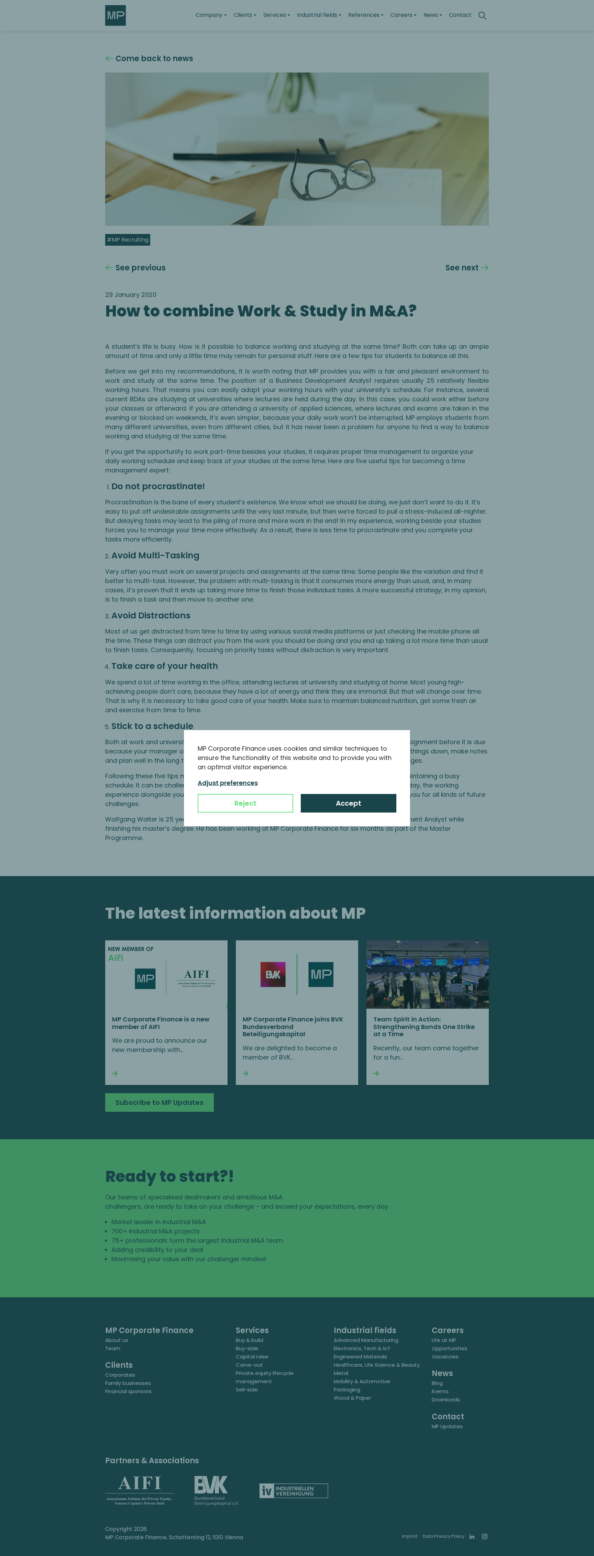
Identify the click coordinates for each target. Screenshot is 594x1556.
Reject (245, 803)
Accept (348, 803)
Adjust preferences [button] (228, 783)
